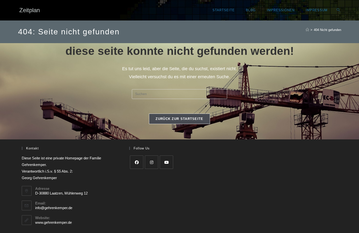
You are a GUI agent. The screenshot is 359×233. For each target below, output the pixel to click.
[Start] (307, 30)
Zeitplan (29, 10)
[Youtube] (166, 162)
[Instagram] (151, 162)
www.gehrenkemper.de (53, 222)
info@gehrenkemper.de (53, 208)
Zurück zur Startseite (179, 119)
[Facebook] (136, 162)
